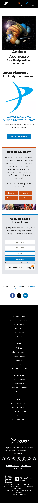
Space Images (19, 356)
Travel (19, 415)
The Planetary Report (19, 368)
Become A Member (19, 388)
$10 (25, 193)
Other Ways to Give (19, 419)
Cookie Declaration (19, 495)
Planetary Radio (19, 352)
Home (18, 286)
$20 (11, 198)
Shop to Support (19, 411)
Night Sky (19, 328)
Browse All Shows (19, 136)
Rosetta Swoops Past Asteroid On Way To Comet (19, 118)
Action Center (19, 380)
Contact (19, 392)
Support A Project (19, 407)
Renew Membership (19, 403)
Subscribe (20, 259)
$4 (12, 193)
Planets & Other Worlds (19, 320)
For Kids (19, 336)
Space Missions (19, 324)
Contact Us (26, 465)
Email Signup (19, 384)
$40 (25, 198)
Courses (19, 364)
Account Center (12, 465)
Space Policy (19, 332)
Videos (19, 360)
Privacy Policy (31, 263)
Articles (19, 348)
